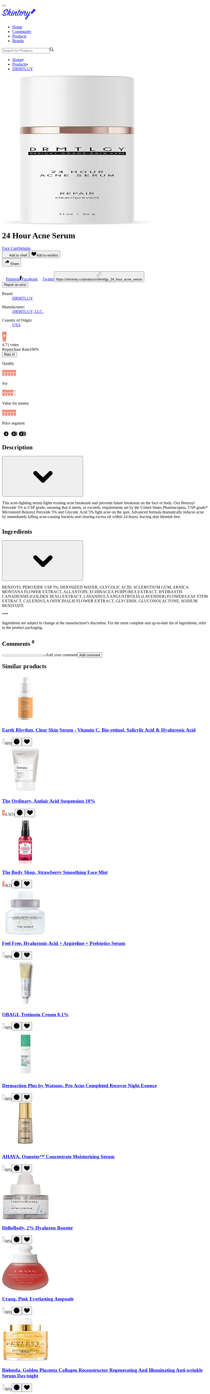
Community (22, 31)
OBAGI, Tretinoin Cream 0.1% (35, 1014)
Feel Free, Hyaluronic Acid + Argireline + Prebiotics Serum (63, 943)
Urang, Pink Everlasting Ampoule (38, 1299)
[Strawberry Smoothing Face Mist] (25, 862)
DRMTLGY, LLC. (28, 311)
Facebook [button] (30, 279)
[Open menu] (4, 5)
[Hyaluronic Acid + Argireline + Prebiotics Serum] (25, 933)
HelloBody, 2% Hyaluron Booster (37, 1228)
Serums (24, 248)
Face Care (10, 248)
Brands (18, 41)
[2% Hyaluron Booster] (25, 1218)
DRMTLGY (22, 69)
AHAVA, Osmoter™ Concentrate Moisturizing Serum (58, 1156)
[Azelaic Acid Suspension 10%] (25, 791)
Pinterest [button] (13, 279)
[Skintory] (20, 18)
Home (17, 27)
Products (19, 36)
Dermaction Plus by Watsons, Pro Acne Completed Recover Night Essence (79, 1085)
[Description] (42, 476)
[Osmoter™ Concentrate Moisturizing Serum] (25, 1147)
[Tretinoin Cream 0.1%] (25, 1004)
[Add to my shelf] (17, 742)
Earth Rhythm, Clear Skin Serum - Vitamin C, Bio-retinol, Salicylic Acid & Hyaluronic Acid (99, 730)
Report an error (15, 285)
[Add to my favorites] (27, 742)
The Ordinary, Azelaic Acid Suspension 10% (48, 801)
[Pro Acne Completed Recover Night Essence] (25, 1075)
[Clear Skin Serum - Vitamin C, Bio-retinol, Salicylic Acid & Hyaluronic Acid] (25, 720)
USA (16, 325)
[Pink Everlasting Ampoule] (25, 1289)
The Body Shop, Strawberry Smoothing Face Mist (55, 872)
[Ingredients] (42, 560)
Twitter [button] (48, 279)
